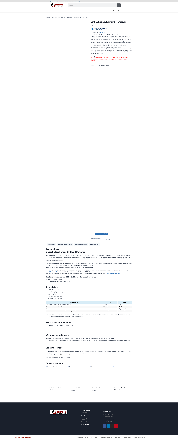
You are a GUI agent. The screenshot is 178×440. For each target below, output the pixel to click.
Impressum (80, 437)
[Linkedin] (108, 426)
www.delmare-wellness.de (113, 273)
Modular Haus (78, 10)
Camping (69, 10)
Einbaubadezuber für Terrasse (107, 239)
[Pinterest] (116, 426)
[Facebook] (104, 426)
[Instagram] (112, 426)
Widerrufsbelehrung (106, 437)
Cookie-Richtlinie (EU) (139, 437)
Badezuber (52, 10)
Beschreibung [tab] (51, 244)
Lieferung (96, 437)
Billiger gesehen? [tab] (94, 244)
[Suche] (119, 5)
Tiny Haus (88, 10)
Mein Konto (121, 1)
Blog (117, 10)
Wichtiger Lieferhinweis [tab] (81, 244)
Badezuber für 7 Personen (77, 388)
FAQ (113, 10)
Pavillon (97, 10)
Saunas (61, 10)
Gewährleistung (118, 437)
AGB (86, 437)
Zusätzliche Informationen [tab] (65, 244)
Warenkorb (114, 1)
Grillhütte (105, 10)
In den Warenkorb (102, 234)
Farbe (92, 65)
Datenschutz (127, 437)
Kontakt (126, 1)
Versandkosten (101, 32)
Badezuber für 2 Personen (99, 388)
